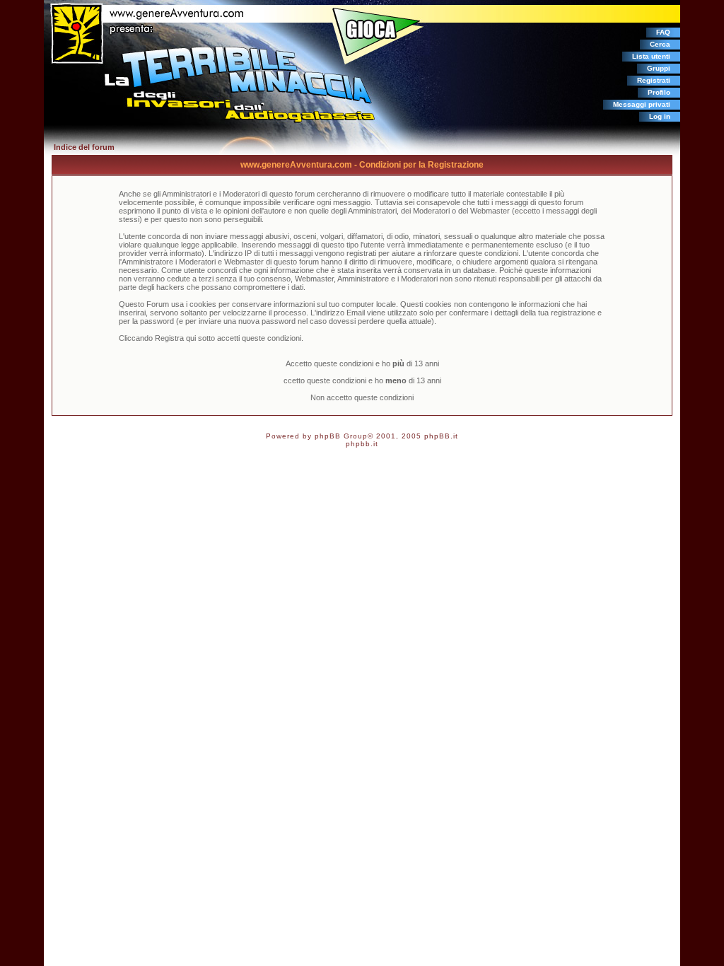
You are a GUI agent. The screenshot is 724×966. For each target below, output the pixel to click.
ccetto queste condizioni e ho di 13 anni (362, 380)
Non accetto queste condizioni (362, 397)
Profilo (659, 92)
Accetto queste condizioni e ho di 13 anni (362, 363)
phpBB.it (441, 436)
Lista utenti (651, 56)
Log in (659, 116)
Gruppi (658, 68)
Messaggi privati (641, 104)
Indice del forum (84, 147)
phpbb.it (362, 444)
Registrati (653, 80)
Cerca (660, 44)
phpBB (328, 436)
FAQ (663, 32)
